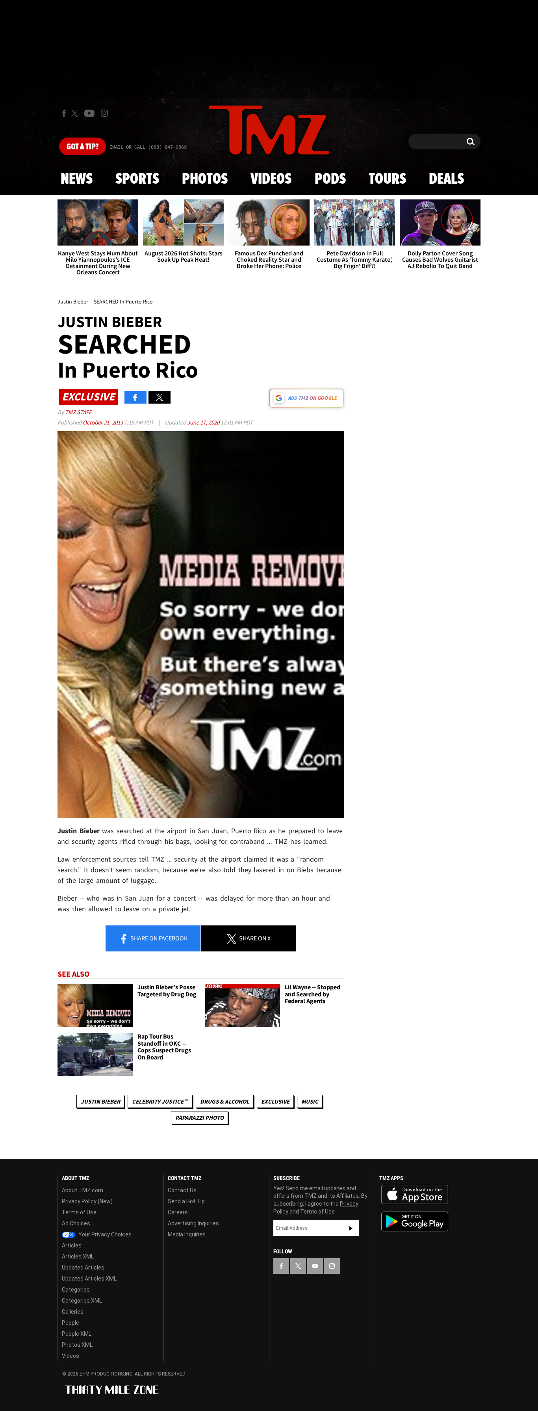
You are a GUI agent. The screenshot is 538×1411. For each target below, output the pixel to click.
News (77, 179)
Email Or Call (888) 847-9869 (148, 147)
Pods (330, 179)
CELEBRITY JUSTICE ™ (160, 1101)
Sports (137, 179)
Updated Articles (83, 1267)
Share (158, 938)
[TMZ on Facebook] (64, 113)
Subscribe (351, 1228)
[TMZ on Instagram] (104, 113)
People (70, 1323)
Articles (72, 1245)
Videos (270, 179)
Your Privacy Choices (104, 1234)
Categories (76, 1289)
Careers (178, 1212)
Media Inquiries (187, 1234)
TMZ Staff (78, 412)
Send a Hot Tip (186, 1201)
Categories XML (82, 1300)
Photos (205, 179)
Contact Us (182, 1190)
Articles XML (78, 1256)
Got (82, 147)
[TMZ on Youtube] (89, 113)
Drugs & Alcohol (224, 1101)
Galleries (72, 1312)
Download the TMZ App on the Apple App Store (414, 1194)
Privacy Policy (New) (87, 1201)
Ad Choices (76, 1223)
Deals (446, 179)
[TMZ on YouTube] (315, 1266)
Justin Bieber (100, 1101)
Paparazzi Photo (199, 1117)
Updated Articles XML (89, 1278)
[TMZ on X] (75, 113)
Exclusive (275, 1101)
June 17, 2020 (204, 422)
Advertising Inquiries (193, 1223)
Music (309, 1101)
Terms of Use (79, 1212)
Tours (387, 179)
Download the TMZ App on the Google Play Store (414, 1222)
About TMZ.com (82, 1190)
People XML (76, 1334)
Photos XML (77, 1345)
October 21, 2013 (103, 422)
